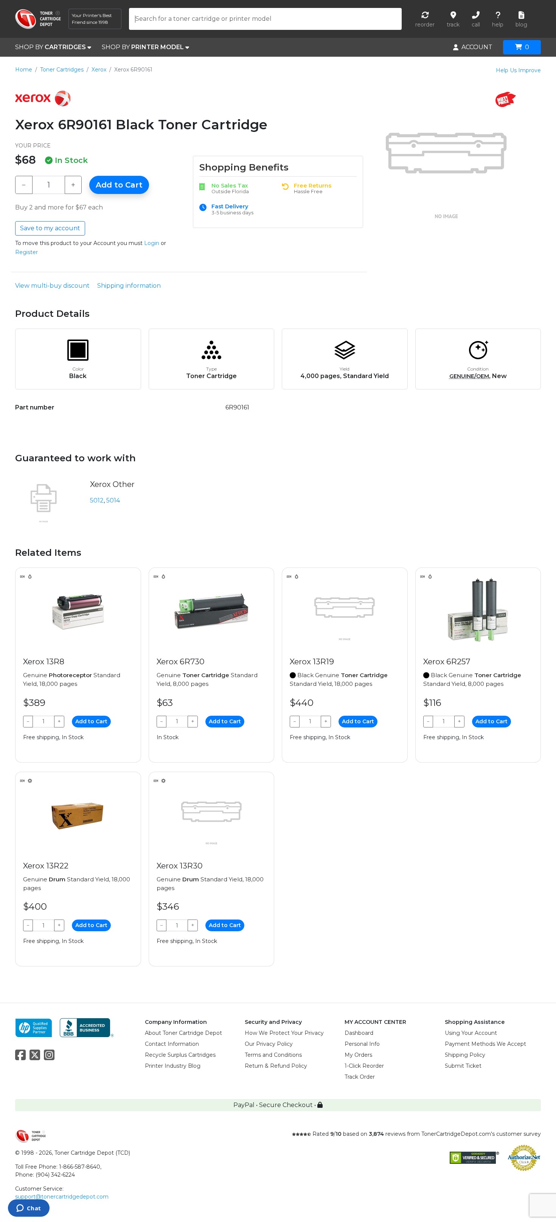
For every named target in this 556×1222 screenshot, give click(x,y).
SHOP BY (50, 47)
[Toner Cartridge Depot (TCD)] (38, 19)
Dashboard (359, 1033)
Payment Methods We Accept (485, 1044)
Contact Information (172, 1044)
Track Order (360, 1076)
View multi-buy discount (52, 285)
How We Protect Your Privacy (284, 1033)
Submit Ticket (463, 1065)
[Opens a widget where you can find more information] (29, 1208)
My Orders (358, 1054)
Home (23, 69)
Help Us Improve (518, 70)
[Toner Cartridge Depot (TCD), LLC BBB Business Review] (87, 1027)
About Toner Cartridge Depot (183, 1033)
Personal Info (362, 1044)
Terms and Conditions (273, 1054)
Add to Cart (119, 185)
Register (26, 252)
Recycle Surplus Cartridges (180, 1054)
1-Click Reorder (364, 1065)
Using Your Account (471, 1033)
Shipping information (129, 285)
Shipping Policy (465, 1054)
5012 (97, 500)
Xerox (99, 69)
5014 (113, 500)
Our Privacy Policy (269, 1044)
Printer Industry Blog (172, 1065)
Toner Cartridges (62, 69)
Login (151, 243)
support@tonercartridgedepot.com (62, 1196)
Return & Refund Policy (276, 1065)
